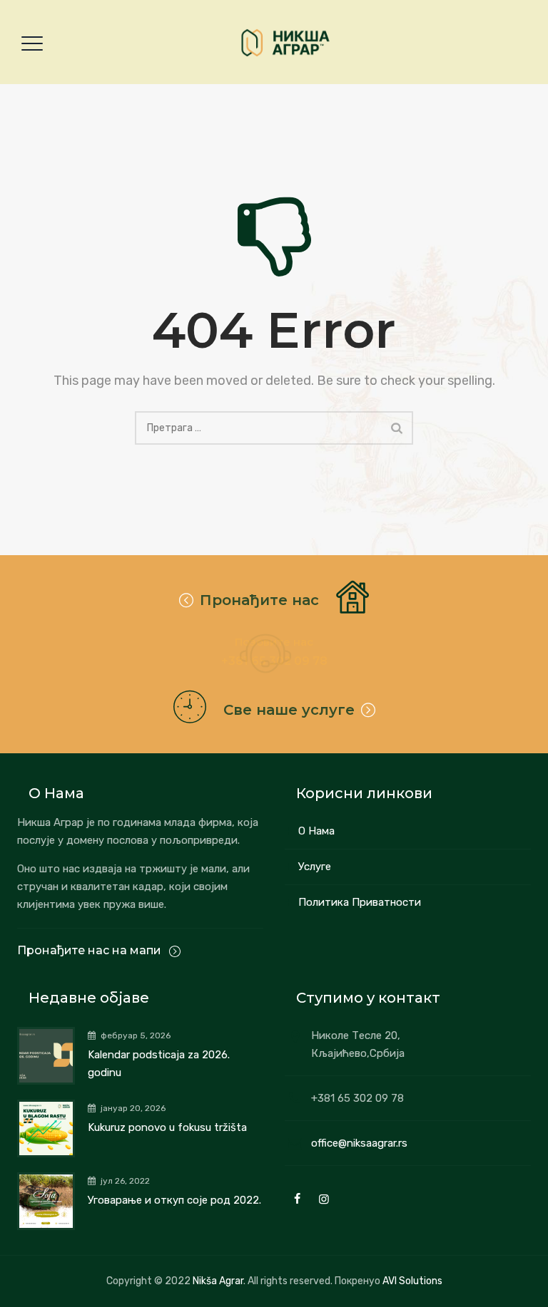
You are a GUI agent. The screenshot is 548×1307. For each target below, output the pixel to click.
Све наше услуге (289, 709)
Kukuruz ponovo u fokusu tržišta (167, 1127)
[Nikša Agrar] (285, 43)
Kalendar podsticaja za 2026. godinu (159, 1063)
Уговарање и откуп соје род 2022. (174, 1200)
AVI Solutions (412, 1281)
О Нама (316, 831)
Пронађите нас (259, 600)
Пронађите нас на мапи (90, 950)
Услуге (314, 866)
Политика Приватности (359, 902)
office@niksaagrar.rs (359, 1143)
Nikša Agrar (218, 1281)
